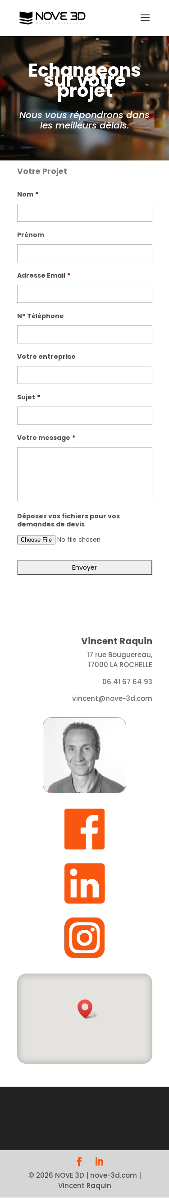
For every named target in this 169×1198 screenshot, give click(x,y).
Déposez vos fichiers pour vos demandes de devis (68, 520)
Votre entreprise (46, 356)
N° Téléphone (40, 316)
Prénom (30, 235)
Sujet (28, 397)
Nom (27, 194)
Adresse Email (43, 275)
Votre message (46, 438)
